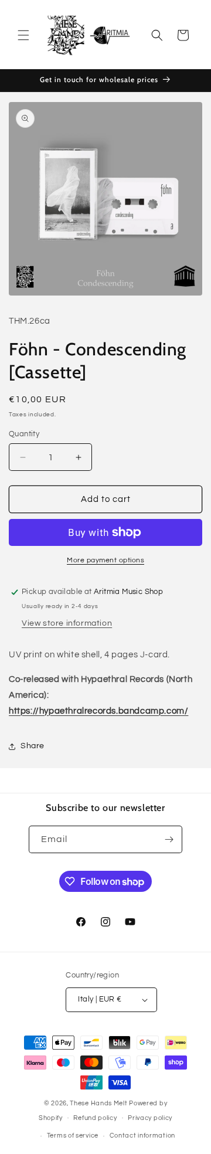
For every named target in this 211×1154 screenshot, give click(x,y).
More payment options (105, 560)
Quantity (24, 434)
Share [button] (33, 746)
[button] (23, 35)
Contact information (142, 1135)
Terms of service (72, 1135)
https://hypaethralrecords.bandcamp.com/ (98, 711)
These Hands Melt (98, 1103)
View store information (67, 623)
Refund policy (95, 1118)
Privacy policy (150, 1118)
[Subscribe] (169, 839)
